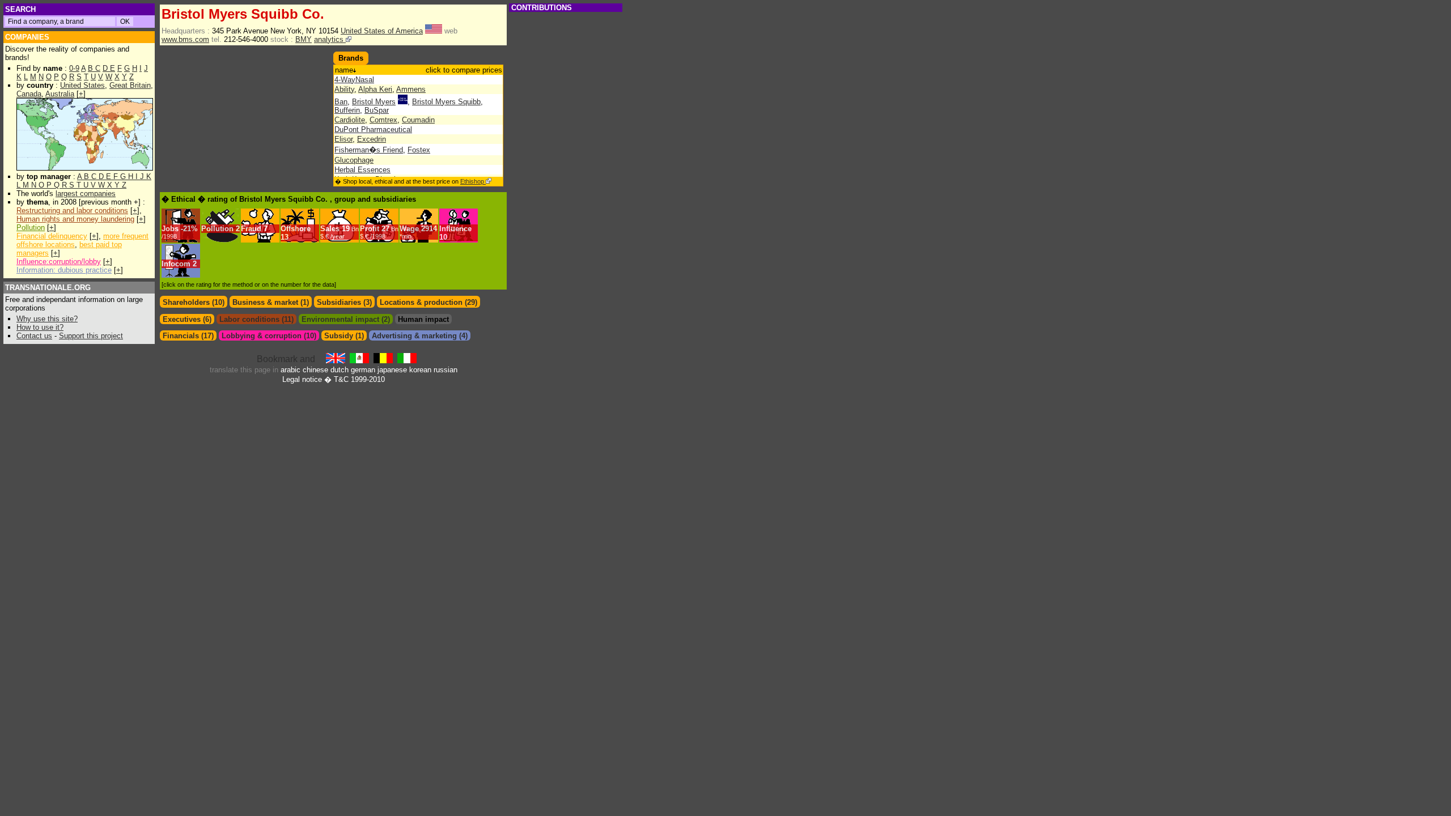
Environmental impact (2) (346, 319)
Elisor (343, 139)
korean (420, 370)
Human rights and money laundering (75, 219)
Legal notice (302, 379)
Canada (28, 94)
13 (284, 237)
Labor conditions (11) (256, 319)
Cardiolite (349, 120)
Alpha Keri (375, 89)
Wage (409, 228)
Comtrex (383, 120)
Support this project (91, 336)
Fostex (419, 150)
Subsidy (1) (344, 336)
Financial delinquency (51, 236)
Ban (340, 101)
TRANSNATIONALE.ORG (48, 287)
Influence (455, 228)
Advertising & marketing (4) (420, 336)
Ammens (411, 89)
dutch (339, 370)
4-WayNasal (354, 79)
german (363, 370)
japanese (392, 370)
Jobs (170, 228)
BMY (303, 39)
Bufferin (347, 110)
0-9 (74, 68)
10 (443, 237)
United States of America (382, 31)
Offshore (296, 228)
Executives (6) (187, 319)
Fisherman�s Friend (368, 150)
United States (82, 85)
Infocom (176, 264)
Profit (369, 228)
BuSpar (376, 110)
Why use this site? (47, 318)
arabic (290, 370)
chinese (315, 370)
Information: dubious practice (64, 270)
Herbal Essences (362, 169)
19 (339, 232)
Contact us (34, 336)
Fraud (251, 228)
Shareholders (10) (193, 302)
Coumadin (418, 120)
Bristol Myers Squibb (446, 101)
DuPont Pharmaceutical (373, 129)
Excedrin (371, 139)
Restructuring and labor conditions (72, 210)
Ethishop (473, 181)
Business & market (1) (270, 302)
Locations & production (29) (428, 302)
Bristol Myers (374, 101)
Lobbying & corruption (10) (269, 336)
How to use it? (39, 327)
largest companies (86, 193)
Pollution (30, 227)
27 (379, 232)
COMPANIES (27, 37)
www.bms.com (185, 39)
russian (445, 370)
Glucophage (354, 160)
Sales (330, 228)
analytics (330, 39)
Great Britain (130, 85)
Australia (59, 94)
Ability (344, 89)
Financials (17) (188, 336)
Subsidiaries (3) (344, 302)
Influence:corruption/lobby (58, 261)
